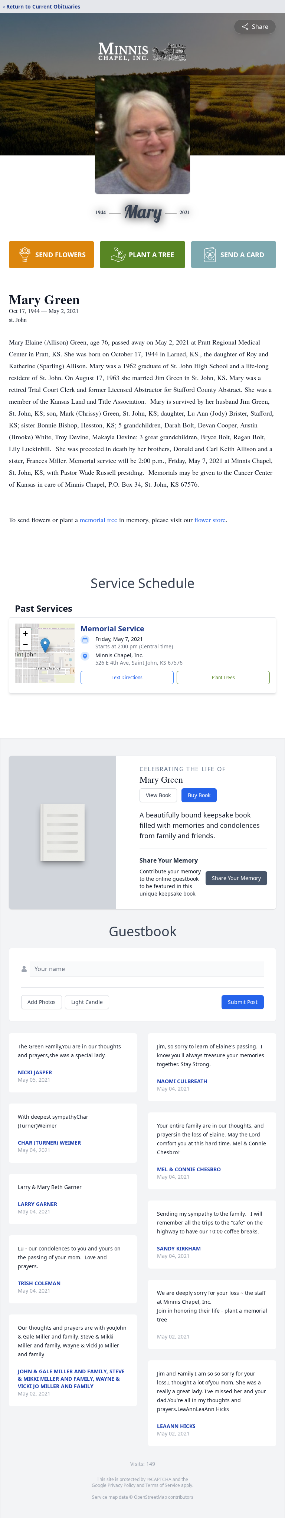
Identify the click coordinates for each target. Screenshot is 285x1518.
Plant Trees (223, 677)
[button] (45, 645)
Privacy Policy (121, 1485)
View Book (158, 795)
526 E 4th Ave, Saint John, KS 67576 (139, 662)
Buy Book (199, 795)
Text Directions (127, 677)
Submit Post (243, 1001)
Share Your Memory (236, 877)
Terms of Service (162, 1485)
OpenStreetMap (150, 1497)
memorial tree (98, 519)
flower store (210, 519)
